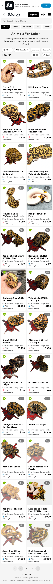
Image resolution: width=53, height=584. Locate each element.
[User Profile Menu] (43, 14)
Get (46, 5)
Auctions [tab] (27, 26)
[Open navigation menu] (49, 14)
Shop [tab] (5, 26)
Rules (5, 581)
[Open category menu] (40, 34)
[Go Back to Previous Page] (4, 14)
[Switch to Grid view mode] (34, 55)
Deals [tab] (47, 26)
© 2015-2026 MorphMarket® (26, 578)
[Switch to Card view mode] (37, 55)
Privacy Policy (44, 581)
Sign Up (33, 14)
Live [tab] (38, 26)
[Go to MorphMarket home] (13, 14)
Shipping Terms (32, 581)
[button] (7, 50)
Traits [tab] (15, 26)
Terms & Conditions (16, 581)
